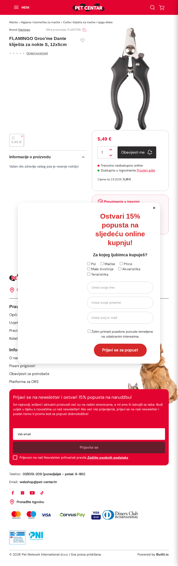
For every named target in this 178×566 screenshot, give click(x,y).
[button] (154, 208)
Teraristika (99, 274)
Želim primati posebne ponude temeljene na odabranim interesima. (122, 334)
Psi (93, 264)
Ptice (127, 264)
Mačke (109, 264)
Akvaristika (130, 269)
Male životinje (102, 269)
